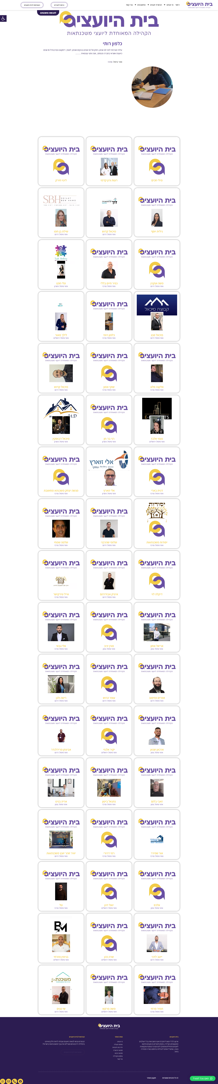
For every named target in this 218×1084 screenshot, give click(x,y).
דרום (104, 234)
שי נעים (61, 1009)
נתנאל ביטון (109, 801)
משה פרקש (109, 1009)
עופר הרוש (109, 698)
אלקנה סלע (157, 387)
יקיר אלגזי (109, 749)
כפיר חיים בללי (109, 283)
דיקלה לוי (157, 594)
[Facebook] (20, 1081)
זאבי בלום (157, 801)
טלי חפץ (61, 283)
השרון (56, 286)
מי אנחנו (170, 4)
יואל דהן (109, 905)
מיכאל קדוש (109, 231)
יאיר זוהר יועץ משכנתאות (61, 853)
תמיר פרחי (157, 1009)
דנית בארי (157, 490)
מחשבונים (141, 4)
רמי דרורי (109, 853)
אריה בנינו (61, 801)
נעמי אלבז (157, 439)
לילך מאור (61, 335)
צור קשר (129, 4)
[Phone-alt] (14, 1081)
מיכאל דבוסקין (61, 439)
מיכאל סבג (157, 335)
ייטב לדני (157, 957)
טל (61, 905)
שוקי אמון (109, 387)
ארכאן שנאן (157, 749)
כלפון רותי (109, 335)
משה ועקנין (157, 283)
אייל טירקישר (61, 594)
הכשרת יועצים (156, 4)
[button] (3, 18)
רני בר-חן (109, 439)
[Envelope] (8, 1081)
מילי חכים (157, 180)
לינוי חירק (61, 180)
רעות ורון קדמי (109, 180)
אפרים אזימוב (157, 698)
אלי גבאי (61, 646)
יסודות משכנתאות (156, 542)
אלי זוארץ (109, 490)
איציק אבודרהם (109, 594)
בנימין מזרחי (61, 957)
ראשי (177, 4)
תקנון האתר (151, 1078)
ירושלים (56, 338)
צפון (152, 648)
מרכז (110, 61)
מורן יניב (109, 646)
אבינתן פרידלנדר (61, 749)
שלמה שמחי (61, 542)
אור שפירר (157, 853)
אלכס (157, 905)
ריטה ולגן (61, 698)
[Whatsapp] (2, 1081)
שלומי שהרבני (109, 542)
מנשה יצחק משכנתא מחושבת (61, 490)
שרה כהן (109, 957)
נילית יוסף (157, 231)
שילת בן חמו (61, 231)
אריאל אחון (157, 646)
